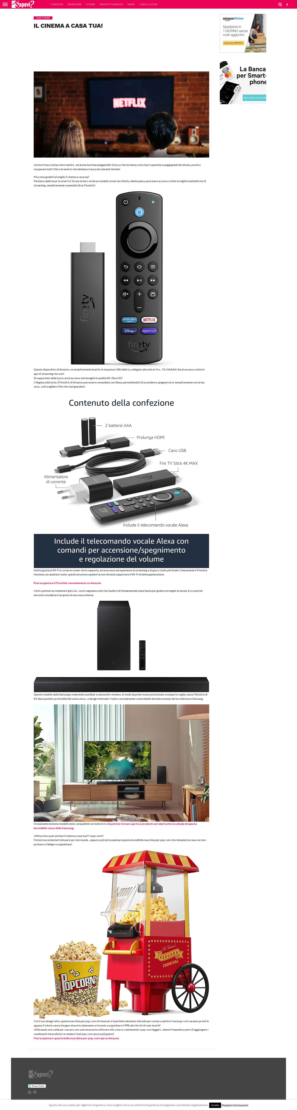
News (131, 4)
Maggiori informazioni (235, 1105)
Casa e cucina (148, 4)
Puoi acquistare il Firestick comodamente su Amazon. (68, 583)
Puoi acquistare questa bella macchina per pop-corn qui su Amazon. (76, 1038)
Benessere (74, 4)
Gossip (90, 4)
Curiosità (57, 4)
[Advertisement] (121, 55)
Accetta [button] (215, 1105)
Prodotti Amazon (111, 4)
